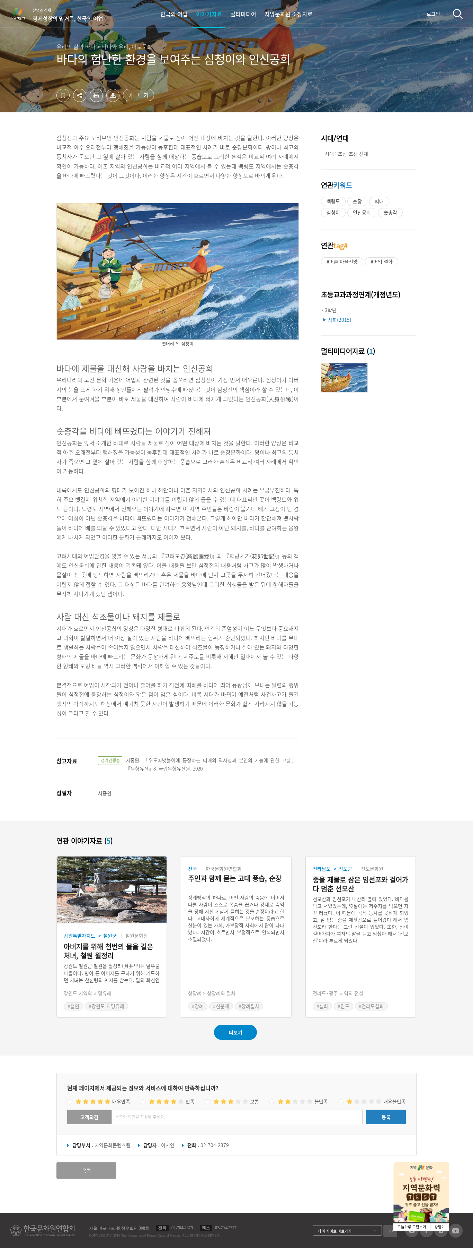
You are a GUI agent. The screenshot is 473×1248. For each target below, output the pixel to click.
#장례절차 (249, 1005)
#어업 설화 (382, 261)
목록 (86, 1170)
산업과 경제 (68, 15)
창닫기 (440, 1227)
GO (390, 1231)
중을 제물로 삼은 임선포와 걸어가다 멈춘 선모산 (360, 884)
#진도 (343, 1005)
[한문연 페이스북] (426, 1235)
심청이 (333, 212)
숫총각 (390, 212)
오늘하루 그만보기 (412, 1227)
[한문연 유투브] (456, 1235)
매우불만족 (394, 1101)
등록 (386, 1116)
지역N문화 (21, 13)
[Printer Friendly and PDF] (96, 99)
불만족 (321, 1101)
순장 (357, 201)
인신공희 (362, 212)
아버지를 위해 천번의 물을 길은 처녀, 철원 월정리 (108, 951)
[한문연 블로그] (441, 1235)
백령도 (333, 201)
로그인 (433, 13)
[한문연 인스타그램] (412, 1235)
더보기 (235, 1032)
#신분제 (221, 1005)
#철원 (73, 1005)
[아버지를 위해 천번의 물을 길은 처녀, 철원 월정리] (112, 890)
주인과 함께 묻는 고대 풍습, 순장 (235, 878)
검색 (458, 13)
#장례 (198, 1005)
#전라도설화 (371, 1005)
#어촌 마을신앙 (342, 261)
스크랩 (63, 95)
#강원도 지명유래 (106, 1005)
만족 (190, 1101)
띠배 (379, 201)
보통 (254, 1101)
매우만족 (121, 1101)
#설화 (322, 1005)
